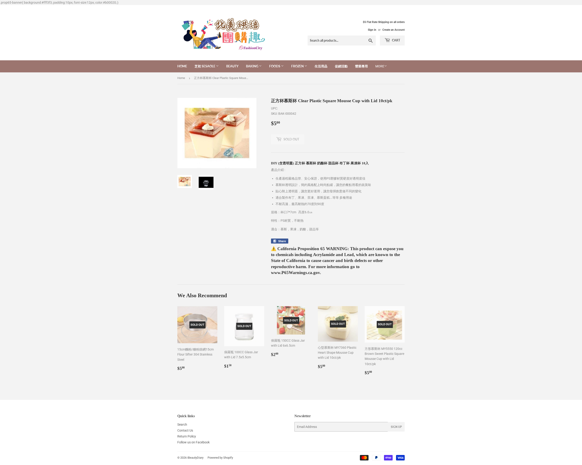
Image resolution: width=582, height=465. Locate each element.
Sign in (372, 29)
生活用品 (321, 66)
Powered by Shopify (220, 457)
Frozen (297, 66)
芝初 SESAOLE (205, 66)
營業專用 (361, 66)
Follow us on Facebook (193, 442)
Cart (395, 40)
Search (182, 424)
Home (182, 66)
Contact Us (185, 430)
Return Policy (186, 436)
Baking (252, 66)
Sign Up (396, 427)
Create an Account (393, 29)
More (379, 66)
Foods (275, 66)
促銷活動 (341, 66)
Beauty (232, 66)
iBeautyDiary (195, 457)
